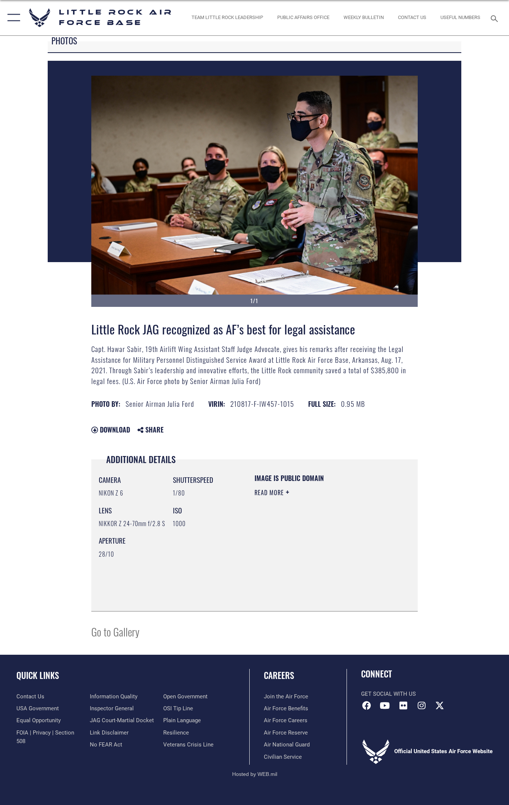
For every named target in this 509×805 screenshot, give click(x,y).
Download (114, 429)
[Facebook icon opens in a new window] (366, 705)
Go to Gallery (115, 631)
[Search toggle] (495, 18)
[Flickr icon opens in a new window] (403, 705)
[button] (12, 17)
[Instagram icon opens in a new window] (421, 705)
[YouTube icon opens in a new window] (385, 705)
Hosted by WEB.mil (254, 774)
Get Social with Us (388, 694)
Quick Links (37, 675)
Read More (270, 492)
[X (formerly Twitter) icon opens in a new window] (439, 705)
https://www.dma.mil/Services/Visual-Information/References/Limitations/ (300, 566)
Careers (279, 675)
